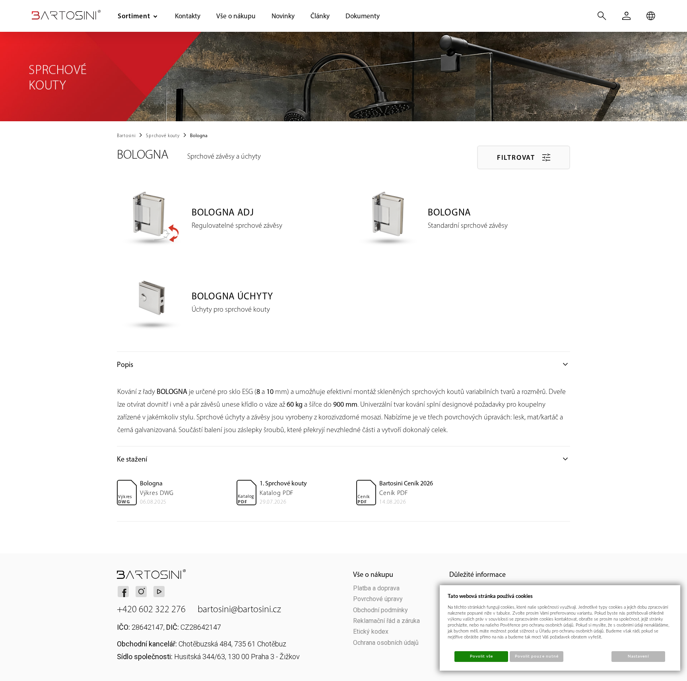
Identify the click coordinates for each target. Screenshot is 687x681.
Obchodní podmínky (380, 610)
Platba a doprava (376, 588)
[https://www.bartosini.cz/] (66, 14)
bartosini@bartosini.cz (239, 609)
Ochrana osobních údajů (386, 642)
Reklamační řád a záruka (386, 620)
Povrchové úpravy (378, 599)
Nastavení (638, 656)
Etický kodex (370, 631)
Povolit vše (481, 656)
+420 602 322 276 (151, 609)
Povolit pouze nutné (537, 656)
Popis (343, 364)
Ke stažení (343, 459)
